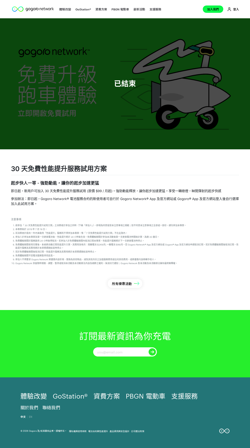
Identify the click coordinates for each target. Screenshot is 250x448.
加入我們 (213, 9)
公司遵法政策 (137, 431)
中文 (23, 417)
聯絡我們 (51, 407)
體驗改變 (65, 9)
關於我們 (29, 407)
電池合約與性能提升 (98, 431)
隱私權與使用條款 (78, 431)
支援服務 (155, 9)
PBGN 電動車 (120, 9)
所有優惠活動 (122, 283)
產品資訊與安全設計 (119, 431)
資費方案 (101, 9)
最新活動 (139, 9)
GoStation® (83, 9)
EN (30, 417)
